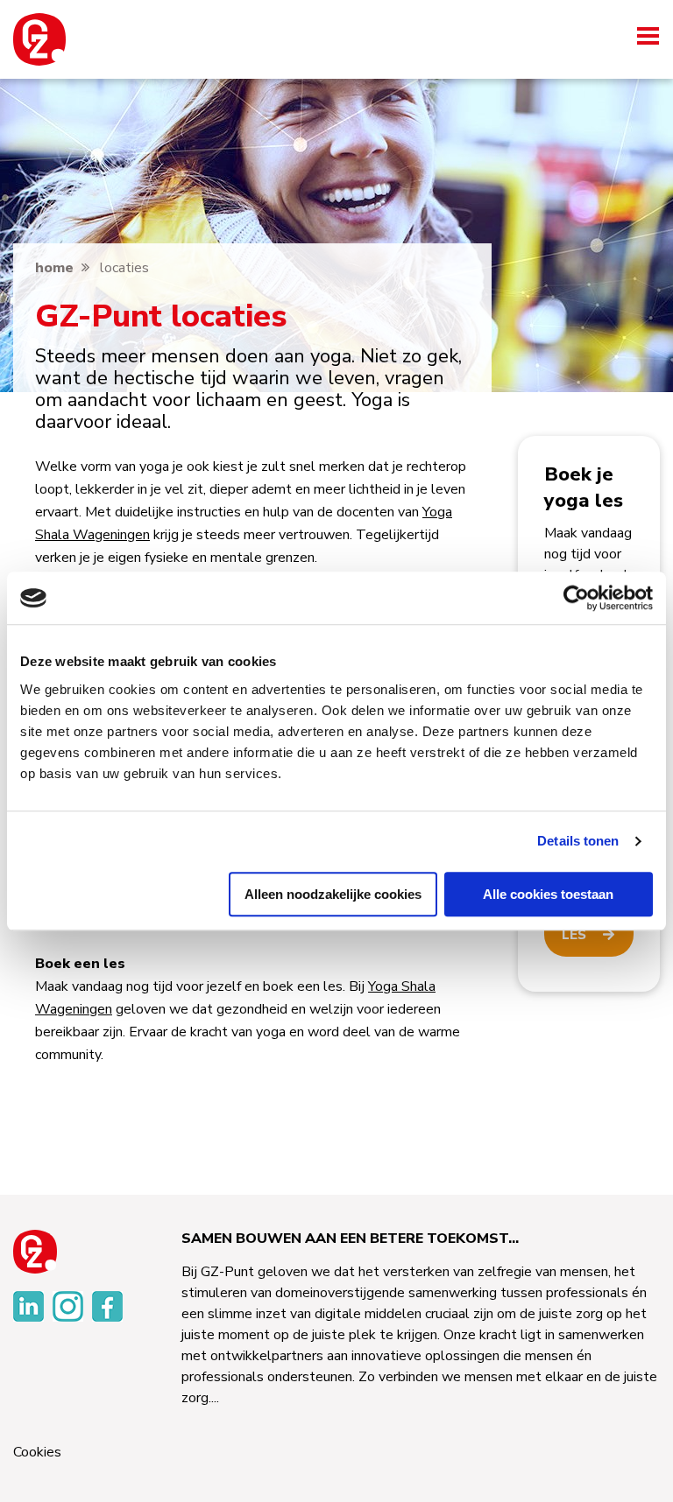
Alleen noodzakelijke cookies (333, 894)
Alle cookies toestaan (548, 894)
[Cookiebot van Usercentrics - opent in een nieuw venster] (576, 598)
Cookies (37, 1452)
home (54, 267)
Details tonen (578, 840)
